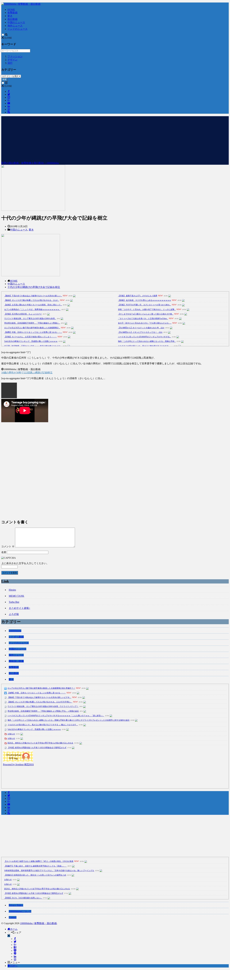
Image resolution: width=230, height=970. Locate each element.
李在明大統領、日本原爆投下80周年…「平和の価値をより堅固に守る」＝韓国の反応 (43, 711)
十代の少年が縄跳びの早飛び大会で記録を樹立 (34, 287)
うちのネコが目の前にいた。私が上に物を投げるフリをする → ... (145, 346)
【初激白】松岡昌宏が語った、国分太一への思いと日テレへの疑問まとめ (35, 875)
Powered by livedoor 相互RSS (18, 764)
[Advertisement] (115, 138)
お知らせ (11, 734)
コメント (7, 546)
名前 (3, 552)
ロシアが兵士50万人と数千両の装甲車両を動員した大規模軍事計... (32, 328)
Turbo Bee (14, 602)
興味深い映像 (16, 661)
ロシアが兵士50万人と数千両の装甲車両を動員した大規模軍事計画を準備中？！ (41, 688)
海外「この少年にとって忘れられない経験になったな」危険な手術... (147, 341)
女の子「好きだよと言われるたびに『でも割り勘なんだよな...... (144, 323)
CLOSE (8, 37)
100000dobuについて (20, 911)
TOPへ (13, 965)
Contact (12, 917)
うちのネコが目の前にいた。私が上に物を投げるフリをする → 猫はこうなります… (43, 725)
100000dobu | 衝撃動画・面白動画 (38, 923)
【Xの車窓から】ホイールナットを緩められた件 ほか (141, 328)
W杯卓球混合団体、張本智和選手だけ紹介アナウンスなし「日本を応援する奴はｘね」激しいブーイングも (49, 870)
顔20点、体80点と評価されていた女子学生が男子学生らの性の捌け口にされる (40, 743)
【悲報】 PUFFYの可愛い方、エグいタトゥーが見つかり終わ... (144, 305)
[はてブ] (15, 947)
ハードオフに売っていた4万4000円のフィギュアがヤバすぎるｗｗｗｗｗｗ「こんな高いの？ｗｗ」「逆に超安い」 (56, 716)
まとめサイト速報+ (19, 608)
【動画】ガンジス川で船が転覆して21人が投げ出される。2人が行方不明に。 (40, 702)
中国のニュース (16, 22)
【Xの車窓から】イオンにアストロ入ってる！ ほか (140, 332)
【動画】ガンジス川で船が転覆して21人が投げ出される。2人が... (31, 300)
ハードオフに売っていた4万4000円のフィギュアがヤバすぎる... (144, 337)
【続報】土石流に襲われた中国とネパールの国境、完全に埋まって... (33, 305)
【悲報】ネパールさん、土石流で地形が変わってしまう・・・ (30, 337)
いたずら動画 (16, 636)
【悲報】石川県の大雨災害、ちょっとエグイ (23, 314)
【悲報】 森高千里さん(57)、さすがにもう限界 (137, 296)
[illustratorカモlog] (18, 761)
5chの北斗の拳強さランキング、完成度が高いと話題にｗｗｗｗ (31, 341)
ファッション (15, 56)
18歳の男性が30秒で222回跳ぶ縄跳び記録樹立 (27, 372)
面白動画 (13, 19)
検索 (5, 79)
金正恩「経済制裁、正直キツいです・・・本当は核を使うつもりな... (33, 346)
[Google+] (15, 944)
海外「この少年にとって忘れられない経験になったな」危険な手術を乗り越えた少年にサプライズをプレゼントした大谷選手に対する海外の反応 (69, 720)
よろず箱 (14, 614)
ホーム (14, 929)
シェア (17, 932)
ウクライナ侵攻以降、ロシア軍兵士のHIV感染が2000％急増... (30, 318)
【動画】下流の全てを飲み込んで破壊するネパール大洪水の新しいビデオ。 (39, 697)
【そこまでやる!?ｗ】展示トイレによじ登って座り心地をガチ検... (145, 314)
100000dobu (15, 630)
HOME (11, 9)
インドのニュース (18, 29)
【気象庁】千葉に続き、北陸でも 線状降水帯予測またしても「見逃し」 (35, 866)
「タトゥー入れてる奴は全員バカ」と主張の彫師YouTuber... (143, 318)
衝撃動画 (13, 12)
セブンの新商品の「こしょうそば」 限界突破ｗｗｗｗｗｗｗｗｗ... (32, 309)
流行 (10, 63)
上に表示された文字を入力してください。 (25, 563)
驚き (10, 16)
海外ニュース (15, 25)
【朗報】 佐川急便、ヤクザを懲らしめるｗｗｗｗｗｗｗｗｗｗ (144, 300)
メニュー (15, 962)
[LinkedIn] (15, 956)
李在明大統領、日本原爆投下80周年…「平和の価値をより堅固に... (32, 323)
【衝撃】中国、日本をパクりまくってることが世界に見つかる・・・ (37, 693)
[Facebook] (15, 938)
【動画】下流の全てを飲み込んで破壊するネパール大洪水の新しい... (33, 296)
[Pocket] (15, 950)
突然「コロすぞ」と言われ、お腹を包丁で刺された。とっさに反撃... (147, 309)
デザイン (13, 59)
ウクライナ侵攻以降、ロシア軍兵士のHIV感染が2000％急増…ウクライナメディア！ (43, 706)
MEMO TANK (16, 596)
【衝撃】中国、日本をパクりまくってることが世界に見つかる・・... (33, 332)
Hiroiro (12, 589)
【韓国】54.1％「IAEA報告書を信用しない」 (23, 898)
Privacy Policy (16, 905)
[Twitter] (15, 941)
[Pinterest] (15, 959)
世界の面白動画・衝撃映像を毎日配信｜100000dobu (30, 163)
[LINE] (15, 953)
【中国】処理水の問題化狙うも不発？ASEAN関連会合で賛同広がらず (37, 747)
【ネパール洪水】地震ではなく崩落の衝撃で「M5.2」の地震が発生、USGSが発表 (38, 861)
